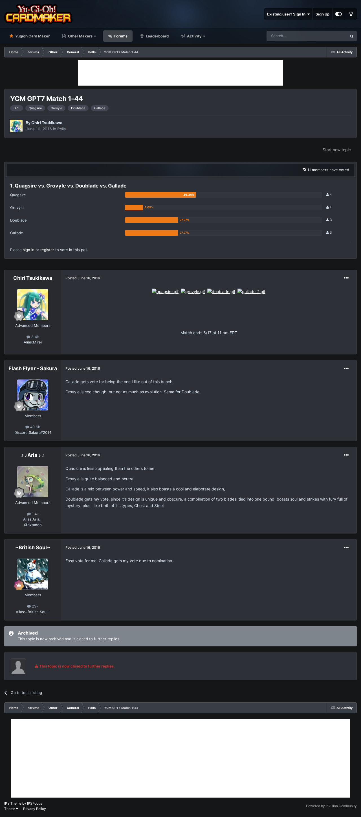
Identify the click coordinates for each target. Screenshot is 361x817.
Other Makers (80, 36)
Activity (194, 36)
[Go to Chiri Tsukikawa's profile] (16, 126)
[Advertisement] (180, 73)
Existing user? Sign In (287, 14)
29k (34, 606)
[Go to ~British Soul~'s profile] (32, 574)
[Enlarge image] (165, 291)
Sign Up (322, 14)
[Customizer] (339, 14)
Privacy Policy (34, 809)
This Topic (331, 36)
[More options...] (346, 278)
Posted (82, 278)
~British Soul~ (32, 547)
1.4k (35, 514)
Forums (120, 36)
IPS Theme (12, 803)
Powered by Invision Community (331, 806)
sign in (28, 249)
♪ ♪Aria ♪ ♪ (33, 455)
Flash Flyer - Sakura (32, 368)
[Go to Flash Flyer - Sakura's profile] (32, 395)
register (47, 249)
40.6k (34, 427)
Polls (61, 128)
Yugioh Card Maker (32, 36)
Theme (10, 809)
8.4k (34, 336)
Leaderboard (157, 36)
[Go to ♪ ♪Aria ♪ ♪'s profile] (32, 481)
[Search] (352, 36)
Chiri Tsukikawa (46, 122)
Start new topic (337, 149)
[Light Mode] (351, 14)
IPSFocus (34, 803)
